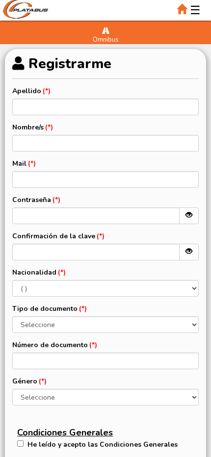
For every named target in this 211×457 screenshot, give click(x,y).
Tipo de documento (45, 308)
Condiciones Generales (65, 432)
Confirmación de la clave (53, 236)
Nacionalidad (34, 272)
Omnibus (106, 39)
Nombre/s (28, 127)
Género (24, 381)
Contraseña (31, 199)
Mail (19, 163)
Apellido (26, 91)
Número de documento (50, 345)
